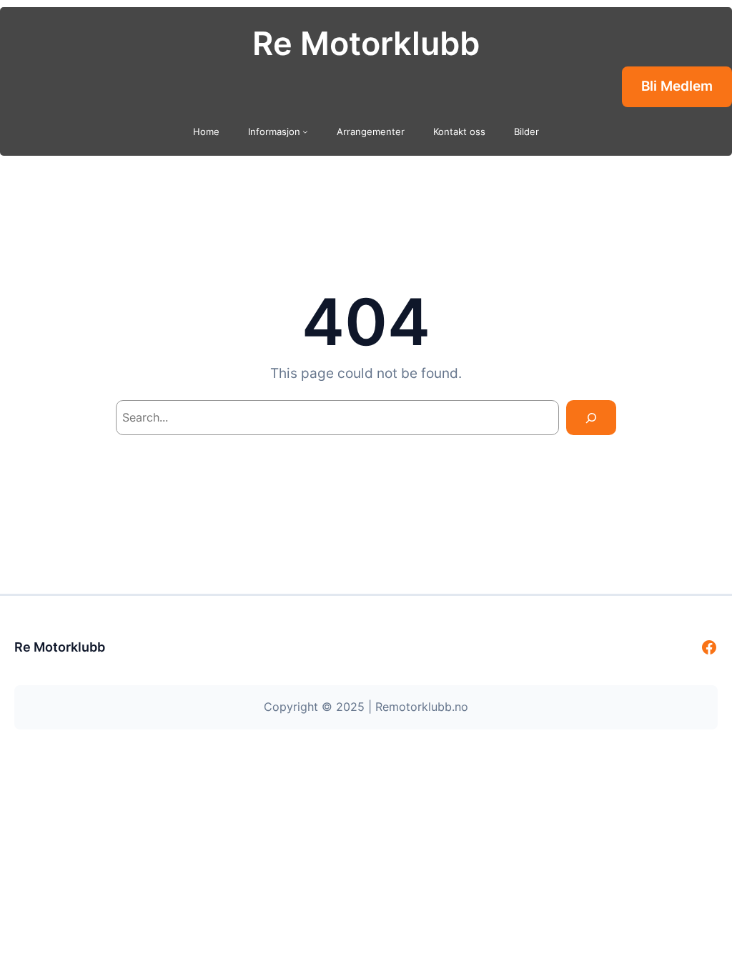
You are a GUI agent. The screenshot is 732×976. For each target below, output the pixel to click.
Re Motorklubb (366, 43)
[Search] (591, 417)
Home (206, 131)
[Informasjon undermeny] (305, 131)
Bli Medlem (677, 86)
